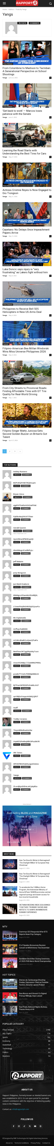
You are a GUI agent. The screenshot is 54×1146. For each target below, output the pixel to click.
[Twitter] (30, 1126)
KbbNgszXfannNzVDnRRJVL (25, 595)
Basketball (6, 265)
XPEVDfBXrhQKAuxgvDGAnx (26, 764)
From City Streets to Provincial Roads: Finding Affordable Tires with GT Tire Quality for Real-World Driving (25, 391)
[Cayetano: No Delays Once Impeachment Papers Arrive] (27, 214)
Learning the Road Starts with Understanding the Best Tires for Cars (24, 152)
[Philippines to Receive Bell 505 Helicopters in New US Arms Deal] (27, 293)
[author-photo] (11, 28)
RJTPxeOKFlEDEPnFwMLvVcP (26, 685)
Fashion (5, 344)
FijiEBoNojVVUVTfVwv (23, 516)
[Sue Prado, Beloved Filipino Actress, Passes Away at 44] (10, 1011)
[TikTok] (24, 1126)
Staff (15, 707)
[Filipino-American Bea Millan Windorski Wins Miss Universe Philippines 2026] (27, 333)
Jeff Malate (18, 561)
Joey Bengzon (19, 573)
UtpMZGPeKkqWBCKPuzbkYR (26, 741)
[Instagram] (19, 1126)
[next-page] (20, 451)
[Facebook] (13, 1126)
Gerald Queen (19, 528)
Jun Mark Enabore (21, 584)
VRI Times (17, 752)
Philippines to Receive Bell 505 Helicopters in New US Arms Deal (22, 310)
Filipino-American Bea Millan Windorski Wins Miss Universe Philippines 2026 (26, 350)
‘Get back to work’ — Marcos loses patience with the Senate (22, 112)
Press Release (7, 64)
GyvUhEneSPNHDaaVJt (23, 539)
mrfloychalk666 (20, 629)
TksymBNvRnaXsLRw (22, 730)
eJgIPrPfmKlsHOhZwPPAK (24, 505)
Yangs (5, 78)
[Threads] (40, 1126)
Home (5, 9)
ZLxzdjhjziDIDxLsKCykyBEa (25, 786)
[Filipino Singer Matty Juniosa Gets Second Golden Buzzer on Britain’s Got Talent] (27, 415)
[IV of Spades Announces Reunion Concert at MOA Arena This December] (10, 949)
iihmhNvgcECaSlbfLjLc (23, 550)
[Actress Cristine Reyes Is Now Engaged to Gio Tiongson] (27, 175)
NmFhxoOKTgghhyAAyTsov (26, 651)
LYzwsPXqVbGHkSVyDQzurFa (26, 606)
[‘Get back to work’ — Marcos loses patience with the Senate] (27, 95)
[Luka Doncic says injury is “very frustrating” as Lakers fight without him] (27, 254)
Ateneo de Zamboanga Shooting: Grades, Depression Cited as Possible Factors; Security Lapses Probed (33, 982)
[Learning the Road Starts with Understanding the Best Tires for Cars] (27, 135)
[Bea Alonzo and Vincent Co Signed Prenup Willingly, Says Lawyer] (10, 997)
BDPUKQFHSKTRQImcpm (24, 483)
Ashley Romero (20, 471)
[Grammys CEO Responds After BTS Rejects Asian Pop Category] (10, 936)
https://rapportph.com (19, 533)
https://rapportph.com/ (20, 589)
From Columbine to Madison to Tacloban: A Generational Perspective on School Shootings (27, 71)
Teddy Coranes (20, 719)
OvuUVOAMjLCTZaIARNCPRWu (27, 663)
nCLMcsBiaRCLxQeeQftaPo (25, 640)
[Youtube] (35, 1126)
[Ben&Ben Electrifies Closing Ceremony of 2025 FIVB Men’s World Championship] (10, 963)
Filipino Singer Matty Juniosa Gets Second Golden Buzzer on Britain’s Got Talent (25, 434)
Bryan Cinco (18, 494)
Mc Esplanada (19, 618)
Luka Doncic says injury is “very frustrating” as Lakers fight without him (25, 271)
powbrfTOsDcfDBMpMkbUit (26, 674)
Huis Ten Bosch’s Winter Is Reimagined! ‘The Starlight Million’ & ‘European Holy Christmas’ (34, 862)
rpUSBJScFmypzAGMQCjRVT (25, 696)
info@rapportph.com (20, 1109)
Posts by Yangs (21, 9)
